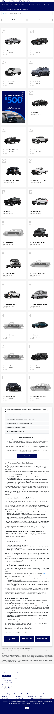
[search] (53, 4)
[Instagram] (5, 687)
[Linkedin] (11, 687)
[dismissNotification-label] (51, 699)
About (42, 694)
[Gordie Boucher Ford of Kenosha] (5, 4)
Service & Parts (19, 694)
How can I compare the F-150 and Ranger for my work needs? (20, 419)
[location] (32, 1)
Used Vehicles (5, 698)
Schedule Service (18, 696)
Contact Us (7, 676)
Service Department (18, 698)
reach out (37, 627)
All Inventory (6, 694)
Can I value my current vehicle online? (15, 431)
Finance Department (31, 696)
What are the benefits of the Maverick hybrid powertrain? (19, 423)
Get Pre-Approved (31, 698)
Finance (29, 694)
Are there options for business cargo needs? (16, 427)
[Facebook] (3, 687)
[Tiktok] (8, 687)
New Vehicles (4, 696)
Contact (41, 698)
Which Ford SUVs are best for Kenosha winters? (17, 415)
